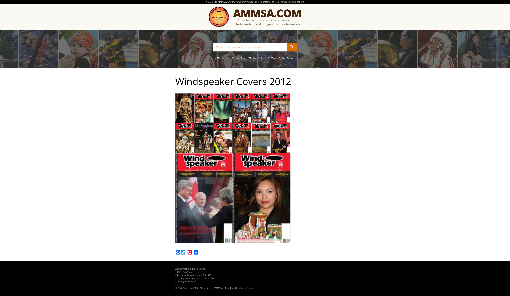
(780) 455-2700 (186, 278)
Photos (272, 57)
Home (220, 57)
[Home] (219, 17)
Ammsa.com (267, 13)
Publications (255, 57)
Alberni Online (246, 288)
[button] (184, 121)
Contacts (287, 57)
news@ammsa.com (186, 281)
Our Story (236, 57)
